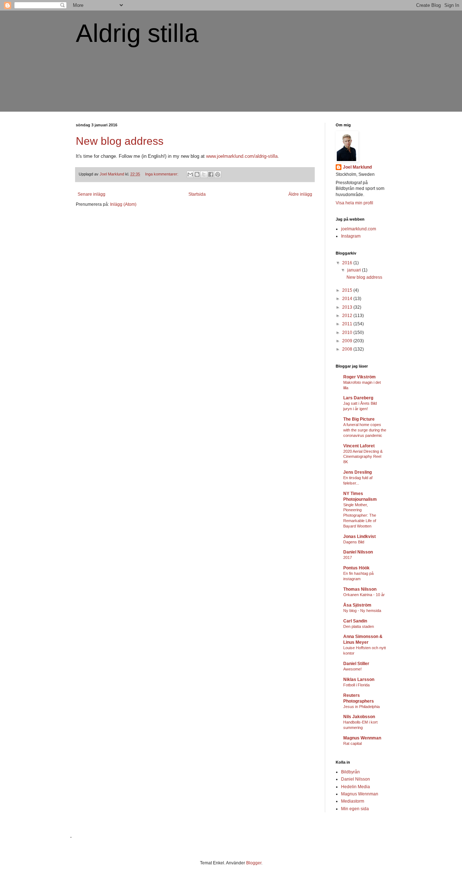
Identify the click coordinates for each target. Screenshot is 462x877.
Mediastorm (352, 801)
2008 (347, 349)
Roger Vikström (359, 376)
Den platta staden (358, 626)
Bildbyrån (350, 771)
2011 (347, 323)
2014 (347, 298)
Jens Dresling (357, 472)
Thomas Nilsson (359, 589)
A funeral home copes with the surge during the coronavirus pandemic (364, 430)
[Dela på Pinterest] (217, 174)
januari (354, 270)
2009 (347, 340)
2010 (347, 332)
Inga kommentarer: (162, 174)
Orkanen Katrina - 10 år (364, 594)
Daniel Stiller (356, 663)
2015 (347, 290)
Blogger (253, 862)
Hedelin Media (355, 786)
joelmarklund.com (358, 228)
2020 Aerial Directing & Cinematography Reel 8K (363, 456)
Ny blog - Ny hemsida (362, 610)
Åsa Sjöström (357, 605)
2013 (347, 307)
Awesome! (352, 669)
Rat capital (352, 743)
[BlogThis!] (197, 174)
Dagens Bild (353, 542)
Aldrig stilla (137, 33)
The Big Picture (359, 419)
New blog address (120, 141)
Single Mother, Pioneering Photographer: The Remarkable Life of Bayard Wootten (359, 515)
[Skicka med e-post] (190, 174)
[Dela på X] (204, 174)
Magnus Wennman (362, 738)
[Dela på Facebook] (210, 174)
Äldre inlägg (300, 194)
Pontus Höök (356, 567)
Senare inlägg (91, 194)
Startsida (197, 194)
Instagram (351, 236)
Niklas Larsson (358, 679)
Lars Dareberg (358, 397)
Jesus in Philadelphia (361, 706)
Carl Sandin (355, 621)
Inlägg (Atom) (123, 204)
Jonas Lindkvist (359, 536)
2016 (347, 262)
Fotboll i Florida (356, 685)
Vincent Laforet (359, 445)
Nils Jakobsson (359, 716)
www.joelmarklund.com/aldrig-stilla (242, 156)
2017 (347, 557)
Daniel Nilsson (358, 552)
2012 (347, 315)
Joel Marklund (357, 167)
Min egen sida (355, 808)
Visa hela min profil (354, 202)
